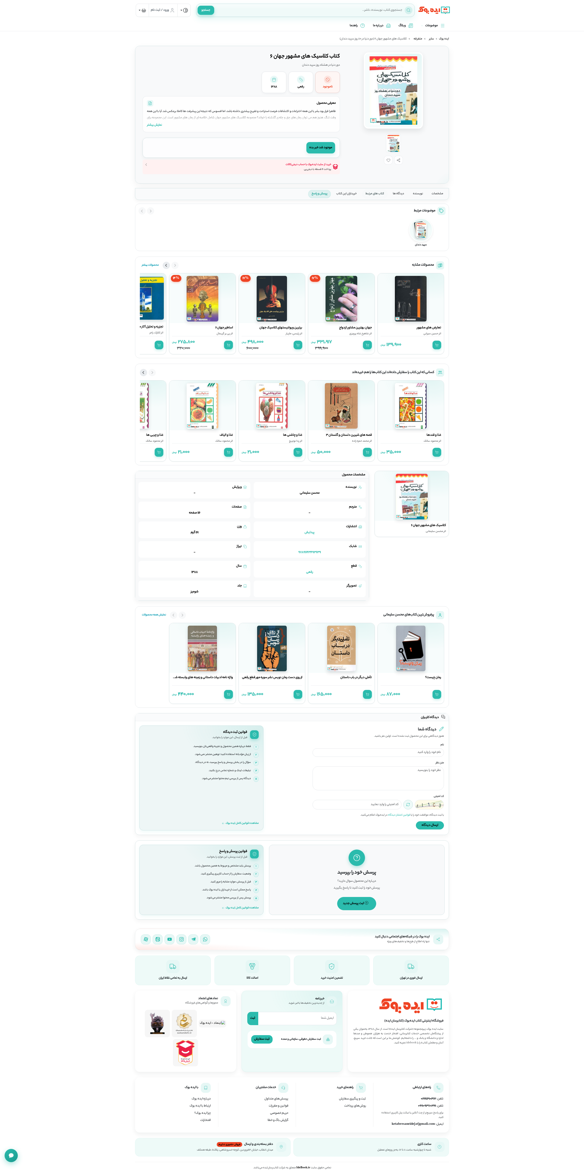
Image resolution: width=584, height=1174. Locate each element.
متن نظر (440, 763)
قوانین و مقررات (278, 1106)
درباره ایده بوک (201, 1098)
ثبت (252, 1018)
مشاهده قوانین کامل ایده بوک (242, 823)
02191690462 (428, 1098)
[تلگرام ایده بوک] (193, 939)
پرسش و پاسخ (319, 193)
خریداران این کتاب (346, 193)
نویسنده (418, 193)
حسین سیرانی (430, 334)
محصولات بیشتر (150, 265)
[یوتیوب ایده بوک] (169, 939)
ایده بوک (444, 39)
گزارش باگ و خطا (278, 1120)
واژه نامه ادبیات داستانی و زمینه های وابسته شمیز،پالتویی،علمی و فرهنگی (187, 677)
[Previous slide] (150, 211)
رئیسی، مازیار (292, 334)
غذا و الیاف (226, 435)
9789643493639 (309, 552)
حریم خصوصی (279, 1113)
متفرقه (418, 39)
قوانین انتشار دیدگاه (399, 815)
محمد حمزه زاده (360, 441)
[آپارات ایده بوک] (146, 939)
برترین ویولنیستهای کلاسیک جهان (280, 327)
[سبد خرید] (142, 10)
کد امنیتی (439, 796)
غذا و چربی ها (154, 435)
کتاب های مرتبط (374, 193)
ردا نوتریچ (294, 441)
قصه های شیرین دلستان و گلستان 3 (349, 435)
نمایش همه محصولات (154, 615)
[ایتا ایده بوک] (158, 939)
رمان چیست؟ (433, 677)
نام (442, 745)
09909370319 (427, 1106)
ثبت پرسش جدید (354, 903)
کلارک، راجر (155, 333)
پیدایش (310, 532)
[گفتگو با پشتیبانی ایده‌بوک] (11, 1155)
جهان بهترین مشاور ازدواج (355, 327)
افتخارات (205, 1120)
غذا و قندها (434, 435)
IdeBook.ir (303, 1168)
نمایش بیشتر (154, 125)
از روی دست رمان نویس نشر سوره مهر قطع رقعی (272, 677)
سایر (431, 39)
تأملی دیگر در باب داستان (356, 677)
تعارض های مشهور (429, 327)
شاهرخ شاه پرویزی (359, 334)
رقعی (309, 572)
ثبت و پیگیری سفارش (352, 1098)
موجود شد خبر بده (320, 147)
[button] (398, 160)
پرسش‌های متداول (276, 1098)
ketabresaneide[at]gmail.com (413, 1124)
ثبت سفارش (262, 1039)
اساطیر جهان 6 (224, 327)
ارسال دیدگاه (430, 825)
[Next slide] (142, 211)
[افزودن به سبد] (437, 345)
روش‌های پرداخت (355, 1106)
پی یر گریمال (223, 334)
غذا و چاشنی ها (292, 435)
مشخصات (437, 193)
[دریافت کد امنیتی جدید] (408, 804)
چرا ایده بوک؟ (202, 1113)
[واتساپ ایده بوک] (205, 939)
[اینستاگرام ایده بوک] (181, 939)
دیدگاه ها (398, 193)
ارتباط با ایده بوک (200, 1106)
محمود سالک (431, 441)
